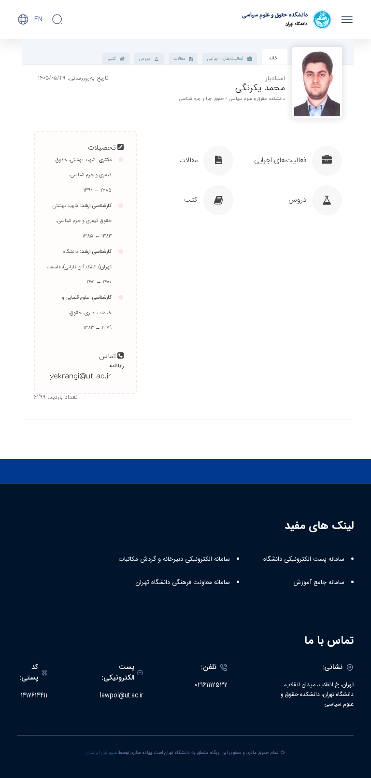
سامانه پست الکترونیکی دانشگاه (303, 559)
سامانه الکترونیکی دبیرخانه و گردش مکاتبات (174, 559)
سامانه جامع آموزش (318, 582)
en (38, 19)
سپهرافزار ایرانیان (101, 753)
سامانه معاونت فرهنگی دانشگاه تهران (182, 582)
